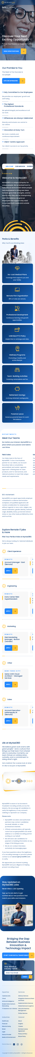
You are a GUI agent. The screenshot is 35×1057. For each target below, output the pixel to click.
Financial (4, 1023)
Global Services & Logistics (26, 1006)
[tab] (9, 166)
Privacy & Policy (22, 1034)
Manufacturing (6, 1026)
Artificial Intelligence (8, 1001)
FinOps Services (22, 1013)
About (20, 1021)
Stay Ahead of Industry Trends (10, 968)
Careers (20, 1026)
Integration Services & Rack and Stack (26, 999)
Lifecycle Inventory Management (23, 1009)
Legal (3, 1032)
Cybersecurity (6, 996)
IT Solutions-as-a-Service (9, 1008)
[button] (32, 2)
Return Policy (22, 1036)
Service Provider (6, 1034)
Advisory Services (23, 996)
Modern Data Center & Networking (8, 1005)
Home (4, 7)
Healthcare (5, 1021)
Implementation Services (25, 1003)
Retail (3, 1029)
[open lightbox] (19, 781)
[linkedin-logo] (14, 1044)
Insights (20, 1023)
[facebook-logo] (21, 1044)
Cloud (4, 998)
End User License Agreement (23, 1030)
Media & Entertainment (9, 1037)
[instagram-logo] (18, 1044)
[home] (8, 2)
